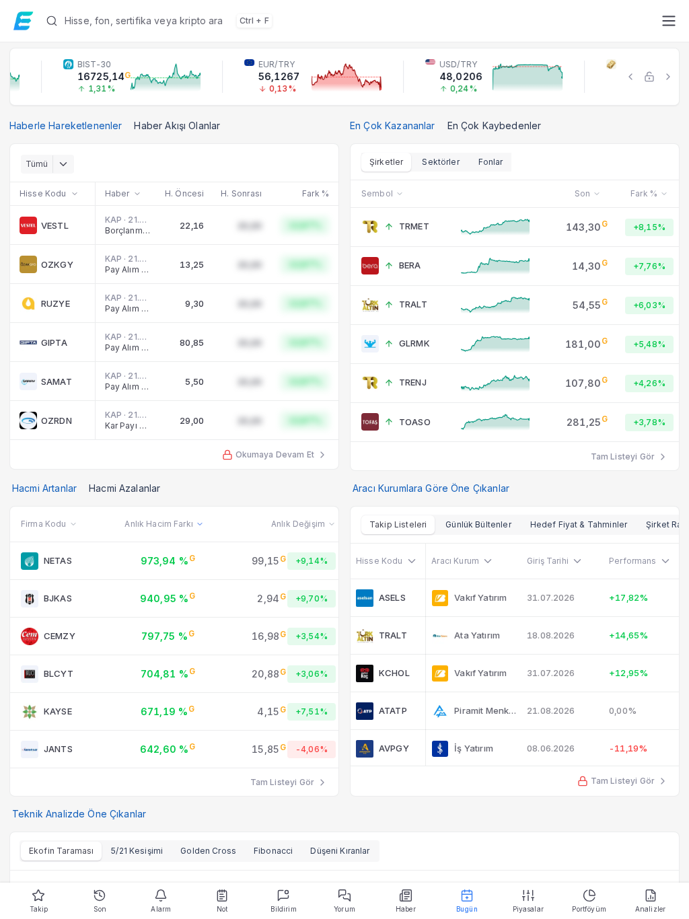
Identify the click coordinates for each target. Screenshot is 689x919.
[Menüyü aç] (668, 21)
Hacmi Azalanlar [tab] (124, 488)
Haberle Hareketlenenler (65, 125)
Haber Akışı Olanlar (177, 125)
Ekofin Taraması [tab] (61, 851)
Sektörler (440, 162)
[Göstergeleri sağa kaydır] (668, 76)
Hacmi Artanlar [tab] (44, 488)
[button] (348, 21)
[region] (344, 77)
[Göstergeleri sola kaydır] (630, 76)
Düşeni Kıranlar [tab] (339, 851)
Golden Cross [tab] (208, 851)
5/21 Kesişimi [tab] (137, 851)
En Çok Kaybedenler (494, 125)
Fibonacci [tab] (273, 851)
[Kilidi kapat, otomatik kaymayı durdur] (649, 76)
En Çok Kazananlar (392, 125)
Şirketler (386, 162)
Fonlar (490, 162)
